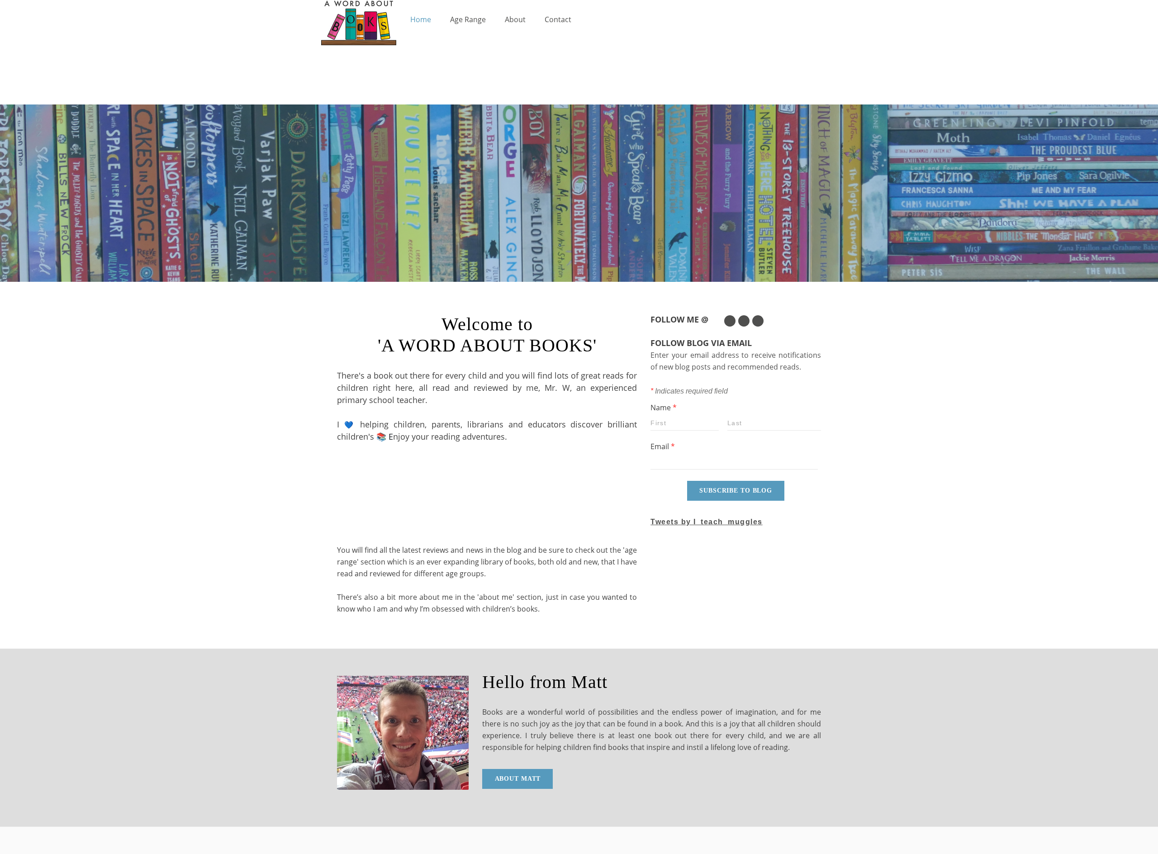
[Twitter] (730, 321)
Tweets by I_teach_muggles (706, 522)
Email (662, 446)
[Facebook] (744, 321)
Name (663, 408)
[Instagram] (758, 321)
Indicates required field (689, 391)
